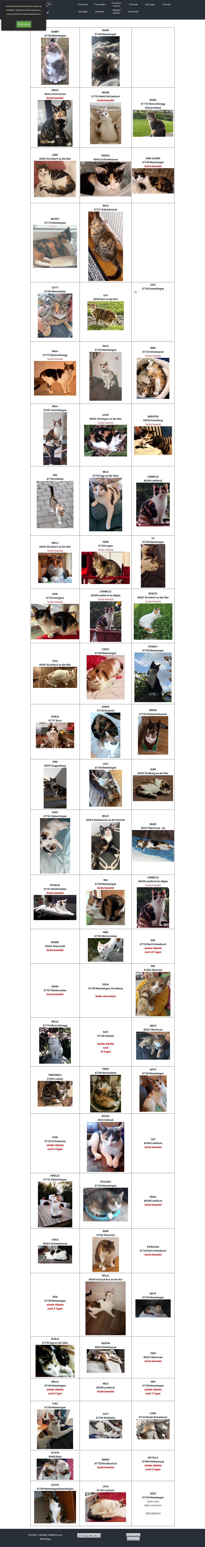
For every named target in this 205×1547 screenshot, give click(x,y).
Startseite (83, 4)
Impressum (133, 1538)
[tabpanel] (102, 777)
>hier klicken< (153, 1513)
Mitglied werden (116, 11)
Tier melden (100, 4)
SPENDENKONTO (89, 1535)
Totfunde (133, 4)
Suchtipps (150, 4)
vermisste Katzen (116, 4)
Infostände (133, 11)
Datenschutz (133, 1535)
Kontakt (167, 4)
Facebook (99, 11)
